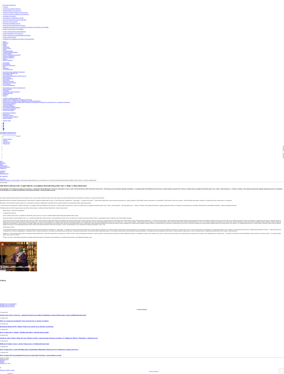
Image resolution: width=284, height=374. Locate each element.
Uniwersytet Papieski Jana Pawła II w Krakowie (18, 39)
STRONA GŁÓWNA (5, 180)
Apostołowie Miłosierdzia (9, 106)
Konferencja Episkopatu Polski (13, 18)
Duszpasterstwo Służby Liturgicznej (11, 91)
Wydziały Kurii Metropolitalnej (10, 52)
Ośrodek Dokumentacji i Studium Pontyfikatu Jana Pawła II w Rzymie (26, 27)
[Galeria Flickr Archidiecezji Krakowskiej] (3, 123)
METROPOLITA (4, 359)
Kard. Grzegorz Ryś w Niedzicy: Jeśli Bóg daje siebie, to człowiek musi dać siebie (24, 332)
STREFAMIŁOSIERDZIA (4, 173)
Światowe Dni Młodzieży (9, 85)
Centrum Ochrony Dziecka (12, 8)
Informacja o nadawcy (8, 115)
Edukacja (5, 59)
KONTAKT (3, 179)
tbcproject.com (10, 373)
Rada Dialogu (6, 80)
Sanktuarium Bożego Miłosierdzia (14, 31)
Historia (5, 41)
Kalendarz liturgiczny (8, 93)
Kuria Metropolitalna (8, 51)
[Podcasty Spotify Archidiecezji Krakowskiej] (3, 129)
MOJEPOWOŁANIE (3, 165)
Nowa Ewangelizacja (8, 78)
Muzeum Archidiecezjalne (11, 23)
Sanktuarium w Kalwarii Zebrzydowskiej (16, 35)
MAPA (6, 140)
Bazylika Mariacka (9, 5)
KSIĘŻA (2, 362)
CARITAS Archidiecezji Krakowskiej (12, 98)
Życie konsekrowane (8, 69)
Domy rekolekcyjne (7, 74)
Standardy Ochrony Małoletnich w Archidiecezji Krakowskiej (17, 99)
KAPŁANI (6, 143)
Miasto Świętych (7, 77)
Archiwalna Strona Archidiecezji (10, 116)
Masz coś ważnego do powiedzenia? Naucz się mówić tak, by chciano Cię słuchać (24, 321)
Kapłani (5, 45)
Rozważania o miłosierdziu (9, 109)
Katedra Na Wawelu (9, 16)
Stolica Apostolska (9, 37)
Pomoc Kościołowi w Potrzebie (13, 29)
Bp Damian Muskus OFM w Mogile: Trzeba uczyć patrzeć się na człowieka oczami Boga (26, 326)
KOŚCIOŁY (7, 142)
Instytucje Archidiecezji (8, 57)
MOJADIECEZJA (3, 162)
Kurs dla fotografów (10, 21)
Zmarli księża (6, 47)
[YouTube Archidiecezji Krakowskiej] (3, 128)
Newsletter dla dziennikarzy (9, 112)
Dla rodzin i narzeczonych (9, 65)
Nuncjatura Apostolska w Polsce (14, 25)
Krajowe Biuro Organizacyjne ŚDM (14, 20)
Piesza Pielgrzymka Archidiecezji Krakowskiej (14, 72)
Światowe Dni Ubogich (8, 110)
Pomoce (5, 95)
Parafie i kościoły (7, 48)
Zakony (5, 49)
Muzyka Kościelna (7, 89)
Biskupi (5, 44)
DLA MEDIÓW (4, 176)
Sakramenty (6, 94)
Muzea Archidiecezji (8, 60)
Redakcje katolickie (7, 118)
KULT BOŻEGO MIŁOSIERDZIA (11, 107)
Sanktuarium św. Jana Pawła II (13, 33)
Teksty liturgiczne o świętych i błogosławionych (14, 87)
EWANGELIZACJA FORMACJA (5, 167)
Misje (4, 66)
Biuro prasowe (6, 114)
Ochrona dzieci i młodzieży (9, 103)
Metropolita (5, 43)
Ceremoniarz (6, 90)
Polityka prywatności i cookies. (7, 370)
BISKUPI (2, 360)
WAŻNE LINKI (7, 120)
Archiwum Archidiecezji (8, 56)
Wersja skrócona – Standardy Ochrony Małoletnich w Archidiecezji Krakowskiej (22, 101)
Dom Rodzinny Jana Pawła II (12, 10)
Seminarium (6, 68)
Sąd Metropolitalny (7, 53)
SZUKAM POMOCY (8, 105)
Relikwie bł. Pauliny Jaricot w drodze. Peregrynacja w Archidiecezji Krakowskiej (24, 344)
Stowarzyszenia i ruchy (8, 81)
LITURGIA (3, 171)
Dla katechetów (6, 64)
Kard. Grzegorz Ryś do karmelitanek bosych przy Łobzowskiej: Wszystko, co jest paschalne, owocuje (30, 355)
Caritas (5, 7)
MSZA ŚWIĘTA (8, 139)
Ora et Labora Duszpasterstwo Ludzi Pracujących (14, 76)
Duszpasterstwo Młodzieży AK (10, 73)
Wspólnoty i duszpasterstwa (9, 82)
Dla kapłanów (6, 62)
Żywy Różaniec (6, 84)
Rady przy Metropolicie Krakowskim (11, 55)
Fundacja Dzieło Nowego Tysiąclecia (15, 12)
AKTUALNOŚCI (15, 180)
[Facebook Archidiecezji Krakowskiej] (3, 124)
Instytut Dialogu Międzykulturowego (16, 14)
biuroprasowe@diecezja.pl (153, 371)
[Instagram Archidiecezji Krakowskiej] (3, 127)
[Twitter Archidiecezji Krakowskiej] (3, 125)
